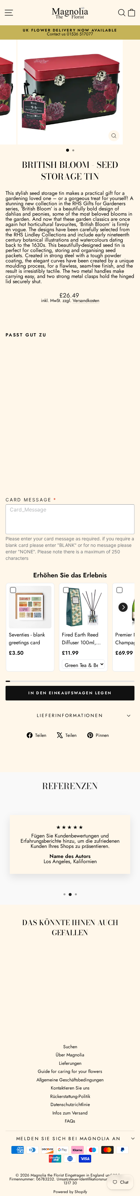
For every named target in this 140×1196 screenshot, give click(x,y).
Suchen (70, 1046)
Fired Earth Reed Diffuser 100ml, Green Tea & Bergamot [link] (80, 639)
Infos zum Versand (70, 1113)
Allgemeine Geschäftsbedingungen (70, 1079)
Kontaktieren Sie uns (70, 1088)
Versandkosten (86, 300)
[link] (30, 607)
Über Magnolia (70, 1054)
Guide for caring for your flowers (70, 1071)
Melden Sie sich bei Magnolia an (68, 1138)
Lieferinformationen (70, 715)
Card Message (31, 499)
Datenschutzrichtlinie (70, 1104)
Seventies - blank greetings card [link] (27, 638)
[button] (123, 607)
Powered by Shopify (70, 1192)
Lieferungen (70, 1063)
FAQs (70, 1121)
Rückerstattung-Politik (70, 1096)
